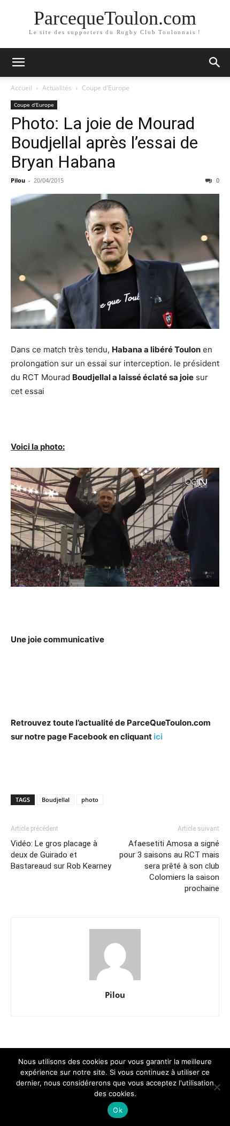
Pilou (18, 180)
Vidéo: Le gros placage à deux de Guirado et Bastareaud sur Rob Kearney (61, 855)
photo (89, 800)
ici (158, 736)
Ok (117, 1110)
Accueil (21, 87)
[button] (18, 62)
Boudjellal (56, 800)
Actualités (57, 87)
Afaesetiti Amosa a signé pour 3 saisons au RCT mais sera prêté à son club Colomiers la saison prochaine (169, 866)
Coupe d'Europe (105, 87)
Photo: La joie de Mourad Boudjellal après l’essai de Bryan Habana (104, 142)
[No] (216, 1087)
